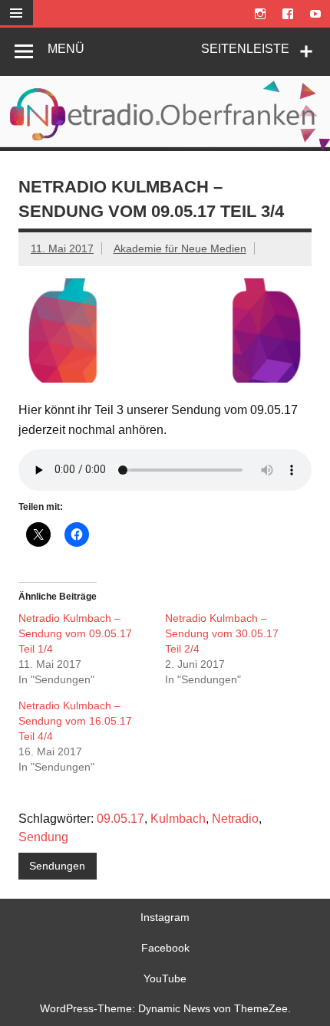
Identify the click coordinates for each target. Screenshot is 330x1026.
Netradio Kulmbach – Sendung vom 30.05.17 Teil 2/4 (222, 633)
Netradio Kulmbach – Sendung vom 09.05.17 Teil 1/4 (75, 633)
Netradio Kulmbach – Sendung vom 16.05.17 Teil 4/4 (75, 720)
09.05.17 (120, 818)
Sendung (43, 836)
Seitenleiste (245, 48)
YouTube (165, 978)
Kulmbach (178, 818)
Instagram (165, 917)
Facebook (165, 947)
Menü (66, 48)
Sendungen (57, 866)
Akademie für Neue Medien (180, 248)
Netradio (235, 818)
